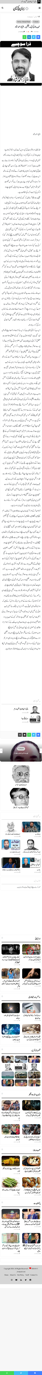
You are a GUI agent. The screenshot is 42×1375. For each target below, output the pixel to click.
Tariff (27, 1275)
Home (6, 1275)
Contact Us (34, 1275)
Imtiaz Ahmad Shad (23, 21)
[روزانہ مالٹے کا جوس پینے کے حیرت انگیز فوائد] (11, 1161)
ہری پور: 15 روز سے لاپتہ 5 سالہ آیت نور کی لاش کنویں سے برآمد (31, 958)
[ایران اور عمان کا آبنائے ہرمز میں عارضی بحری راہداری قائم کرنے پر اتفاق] (8, 1075)
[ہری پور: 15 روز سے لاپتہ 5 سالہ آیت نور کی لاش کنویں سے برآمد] (31, 949)
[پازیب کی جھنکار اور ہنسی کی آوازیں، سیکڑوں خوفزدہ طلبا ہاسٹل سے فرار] (31, 1105)
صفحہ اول (36, 17)
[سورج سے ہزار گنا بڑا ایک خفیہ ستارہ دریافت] (11, 1008)
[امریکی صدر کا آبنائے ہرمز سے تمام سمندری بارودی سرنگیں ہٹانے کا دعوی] (34, 1082)
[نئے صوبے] (31, 862)
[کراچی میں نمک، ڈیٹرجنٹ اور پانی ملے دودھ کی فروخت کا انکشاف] (31, 1129)
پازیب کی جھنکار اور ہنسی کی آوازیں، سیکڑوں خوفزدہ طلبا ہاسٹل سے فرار (32, 1114)
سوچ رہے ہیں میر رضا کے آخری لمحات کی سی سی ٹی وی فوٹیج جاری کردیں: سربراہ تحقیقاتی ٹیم (11, 960)
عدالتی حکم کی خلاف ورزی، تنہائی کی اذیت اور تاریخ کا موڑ (11, 870)
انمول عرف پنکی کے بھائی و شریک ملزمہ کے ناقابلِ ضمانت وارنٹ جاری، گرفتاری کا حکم (11, 984)
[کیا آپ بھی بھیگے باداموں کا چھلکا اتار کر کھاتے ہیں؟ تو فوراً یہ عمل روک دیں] (31, 1182)
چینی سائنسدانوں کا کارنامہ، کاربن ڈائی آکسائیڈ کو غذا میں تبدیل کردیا (32, 1038)
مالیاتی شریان (21, 753)
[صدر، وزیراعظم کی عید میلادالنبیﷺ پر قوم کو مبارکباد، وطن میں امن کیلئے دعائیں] (8, 1082)
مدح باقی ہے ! (24, 718)
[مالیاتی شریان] (8, 1067)
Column (30, 17)
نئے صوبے (38, 870)
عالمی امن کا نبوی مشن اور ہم (28, 1)
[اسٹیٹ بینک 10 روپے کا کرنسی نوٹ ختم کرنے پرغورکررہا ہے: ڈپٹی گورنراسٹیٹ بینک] (11, 1238)
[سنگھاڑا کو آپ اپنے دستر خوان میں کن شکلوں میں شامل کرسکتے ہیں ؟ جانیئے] (31, 1161)
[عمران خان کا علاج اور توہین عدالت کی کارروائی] (11, 827)
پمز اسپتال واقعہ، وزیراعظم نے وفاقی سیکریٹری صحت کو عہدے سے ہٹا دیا (32, 1223)
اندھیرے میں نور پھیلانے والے (15, 852)
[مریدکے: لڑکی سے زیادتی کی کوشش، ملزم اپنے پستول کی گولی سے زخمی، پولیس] (31, 973)
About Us (13, 1275)
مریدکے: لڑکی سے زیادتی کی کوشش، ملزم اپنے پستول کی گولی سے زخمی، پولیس (31, 982)
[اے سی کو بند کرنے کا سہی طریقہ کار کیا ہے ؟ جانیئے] (31, 1008)
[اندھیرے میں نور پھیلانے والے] (11, 845)
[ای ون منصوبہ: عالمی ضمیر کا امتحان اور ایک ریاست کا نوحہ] (31, 845)
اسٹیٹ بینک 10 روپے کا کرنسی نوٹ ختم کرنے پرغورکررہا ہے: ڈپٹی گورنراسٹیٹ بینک (11, 1248)
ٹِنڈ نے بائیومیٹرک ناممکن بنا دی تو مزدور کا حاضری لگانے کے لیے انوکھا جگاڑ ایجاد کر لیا (11, 1115)
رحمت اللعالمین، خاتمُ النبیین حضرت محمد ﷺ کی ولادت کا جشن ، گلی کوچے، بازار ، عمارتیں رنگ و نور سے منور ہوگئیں (11, 1224)
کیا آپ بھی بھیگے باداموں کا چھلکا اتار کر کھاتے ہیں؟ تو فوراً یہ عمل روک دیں (32, 1191)
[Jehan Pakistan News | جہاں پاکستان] (21, 8)
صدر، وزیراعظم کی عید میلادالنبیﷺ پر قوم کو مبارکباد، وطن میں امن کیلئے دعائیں (31, 1248)
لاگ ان (27, 887)
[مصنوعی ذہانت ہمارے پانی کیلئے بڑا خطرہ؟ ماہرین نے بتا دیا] (11, 1029)
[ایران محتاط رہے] (31, 827)
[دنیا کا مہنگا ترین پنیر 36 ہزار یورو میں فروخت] (11, 1129)
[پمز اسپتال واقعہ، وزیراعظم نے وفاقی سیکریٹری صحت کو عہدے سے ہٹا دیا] (34, 1059)
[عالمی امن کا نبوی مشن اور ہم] (35, 710)
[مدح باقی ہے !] (35, 719)
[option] (21, 751)
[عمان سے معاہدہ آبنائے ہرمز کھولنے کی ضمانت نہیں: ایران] (21, 1059)
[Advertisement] (21, 110)
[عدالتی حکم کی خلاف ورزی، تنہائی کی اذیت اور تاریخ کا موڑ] (11, 862)
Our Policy (20, 1275)
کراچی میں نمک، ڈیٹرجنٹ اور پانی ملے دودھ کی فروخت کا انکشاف (32, 1138)
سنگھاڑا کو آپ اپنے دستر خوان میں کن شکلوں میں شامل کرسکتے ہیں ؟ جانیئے (32, 1170)
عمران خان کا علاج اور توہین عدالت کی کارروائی (13, 834)
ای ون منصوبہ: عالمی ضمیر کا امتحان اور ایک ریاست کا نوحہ (31, 852)
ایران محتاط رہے (37, 834)
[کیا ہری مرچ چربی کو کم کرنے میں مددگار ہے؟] (11, 1182)
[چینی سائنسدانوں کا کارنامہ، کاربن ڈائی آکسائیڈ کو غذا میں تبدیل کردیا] (31, 1029)
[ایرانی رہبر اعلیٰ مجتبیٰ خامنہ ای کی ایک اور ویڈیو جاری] (8, 1059)
